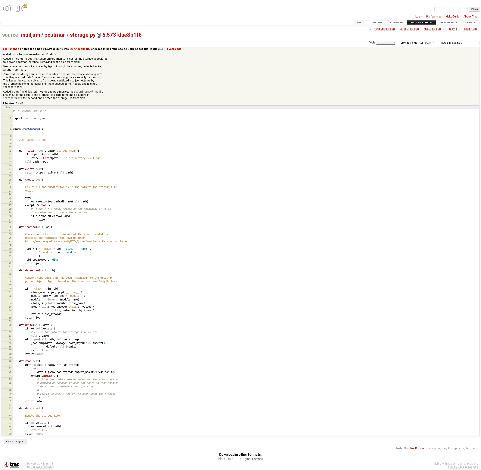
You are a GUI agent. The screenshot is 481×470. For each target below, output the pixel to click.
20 (10, 179)
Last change (11, 49)
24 (10, 194)
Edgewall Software (42, 466)
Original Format (251, 459)
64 (10, 339)
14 (10, 158)
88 (10, 426)
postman (55, 35)
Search (470, 22)
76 (10, 383)
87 (10, 422)
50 (10, 288)
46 (10, 274)
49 (10, 285)
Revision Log (469, 28)
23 (10, 190)
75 (10, 379)
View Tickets (449, 22)
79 (10, 393)
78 (10, 390)
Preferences (434, 16)
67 (10, 350)
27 (10, 205)
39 (10, 248)
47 (10, 277)
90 (10, 433)
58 (10, 317)
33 (10, 227)
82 (10, 404)
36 (10, 237)
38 (10, 245)
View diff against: (451, 42)
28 (10, 208)
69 (10, 357)
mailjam (30, 35)
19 (10, 176)
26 (10, 201)
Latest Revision (409, 28)
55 (10, 306)
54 (10, 303)
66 (10, 346)
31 (10, 219)
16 (10, 165)
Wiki (359, 22)
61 (10, 328)
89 (10, 430)
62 (10, 332)
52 (10, 295)
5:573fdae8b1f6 (122, 35)
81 (10, 401)
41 (10, 256)
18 (10, 172)
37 (10, 241)
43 (10, 263)
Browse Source (421, 22)
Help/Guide (452, 16)
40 (10, 252)
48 (10, 281)
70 (10, 361)
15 (10, 161)
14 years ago (173, 49)
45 (10, 270)
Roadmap (396, 22)
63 (10, 335)
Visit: (372, 42)
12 (10, 150)
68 (10, 353)
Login (418, 16)
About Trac (470, 16)
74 (10, 375)
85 (10, 415)
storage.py (82, 35)
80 (10, 397)
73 (10, 372)
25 (10, 197)
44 (10, 266)
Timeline (376, 22)
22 (10, 187)
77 (10, 386)
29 (10, 212)
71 (10, 364)
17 (10, 168)
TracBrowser (418, 448)
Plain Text (225, 459)
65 (10, 343)
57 (10, 314)
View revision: (409, 42)
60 (10, 324)
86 (10, 419)
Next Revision (432, 28)
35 (10, 234)
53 (10, 299)
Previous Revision (384, 28)
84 (10, 412)
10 (10, 143)
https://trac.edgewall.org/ (463, 466)
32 (10, 223)
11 (10, 147)
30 (10, 216)
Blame (453, 28)
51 (10, 292)
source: (11, 35)
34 (10, 230)
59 (10, 321)
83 (10, 408)
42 (10, 259)
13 (10, 154)
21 (10, 183)
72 (10, 368)
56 (10, 310)
